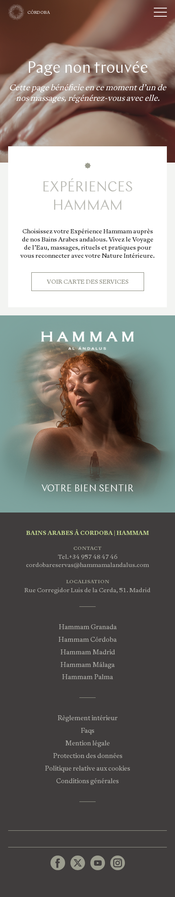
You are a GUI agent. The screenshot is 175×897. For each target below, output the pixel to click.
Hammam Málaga (87, 664)
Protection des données (87, 755)
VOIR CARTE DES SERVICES (88, 281)
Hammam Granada (88, 627)
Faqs (87, 730)
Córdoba (39, 12)
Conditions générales (87, 781)
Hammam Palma (87, 677)
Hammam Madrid (87, 652)
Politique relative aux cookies (87, 768)
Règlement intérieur (87, 718)
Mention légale (87, 743)
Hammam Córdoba (87, 639)
